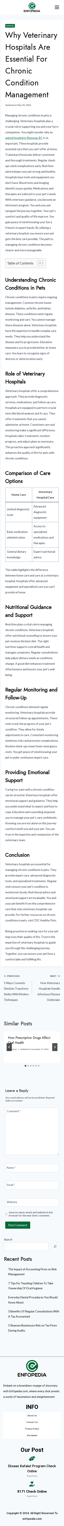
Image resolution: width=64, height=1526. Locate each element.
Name (11, 1167)
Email (11, 1185)
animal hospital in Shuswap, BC (24, 138)
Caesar (14, 1049)
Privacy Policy (32, 1429)
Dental (10, 25)
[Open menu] (57, 7)
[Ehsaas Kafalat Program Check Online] (32, 1458)
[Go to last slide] (9, 1047)
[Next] (54, 1047)
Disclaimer (32, 1435)
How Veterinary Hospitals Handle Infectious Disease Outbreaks (48, 988)
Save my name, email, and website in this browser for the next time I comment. (31, 1214)
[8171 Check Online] (32, 1484)
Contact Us (32, 1422)
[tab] (25, 1066)
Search (8, 1239)
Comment (14, 1111)
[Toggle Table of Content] (39, 263)
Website (12, 1202)
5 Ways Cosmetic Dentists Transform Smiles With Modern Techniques (16, 988)
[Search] (55, 1246)
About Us (32, 1415)
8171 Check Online (32, 1491)
